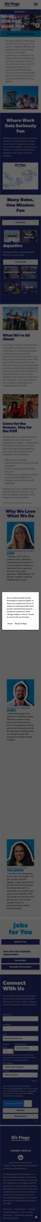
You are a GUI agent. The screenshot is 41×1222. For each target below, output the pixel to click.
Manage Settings (21, 624)
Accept (10, 624)
